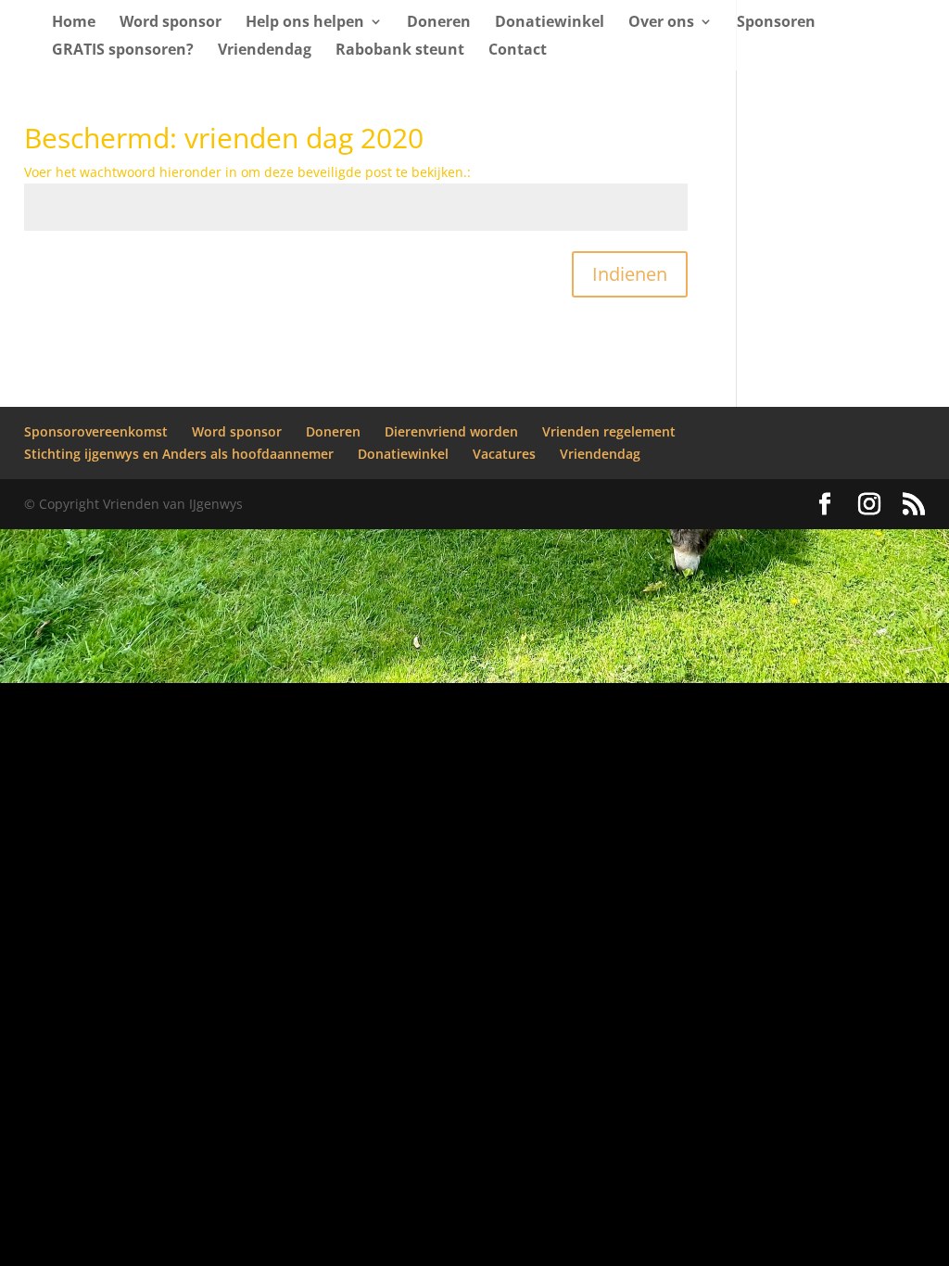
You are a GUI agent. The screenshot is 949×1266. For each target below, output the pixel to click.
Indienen (629, 273)
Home (73, 23)
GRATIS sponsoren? (123, 51)
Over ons (661, 23)
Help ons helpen (305, 23)
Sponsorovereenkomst (96, 431)
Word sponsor (170, 23)
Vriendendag (264, 51)
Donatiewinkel (549, 23)
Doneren (439, 23)
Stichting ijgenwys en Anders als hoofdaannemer (179, 453)
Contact (517, 51)
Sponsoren (776, 23)
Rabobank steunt (399, 51)
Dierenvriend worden (451, 431)
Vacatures (504, 453)
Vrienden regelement (609, 431)
